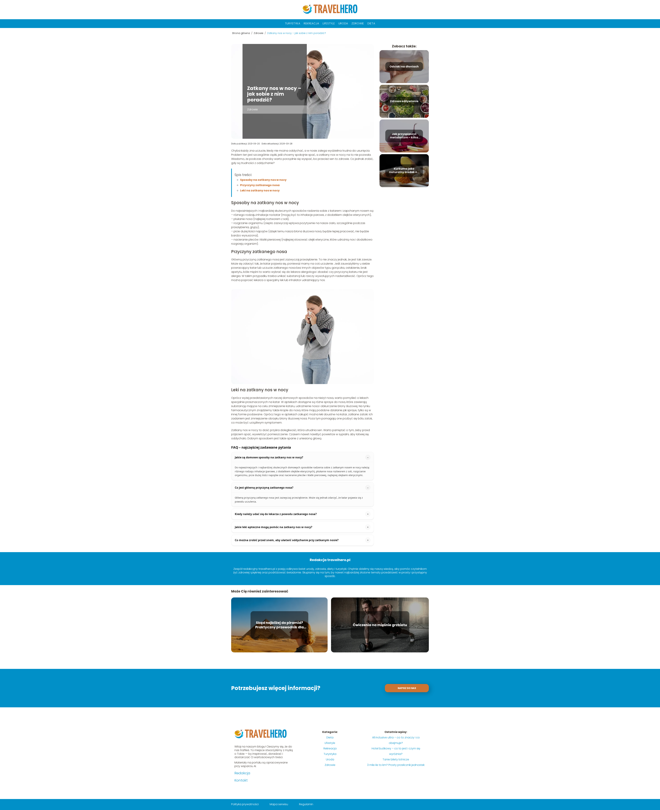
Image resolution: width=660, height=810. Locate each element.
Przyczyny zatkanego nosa (260, 185)
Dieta (371, 23)
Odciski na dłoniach (404, 66)
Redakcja (242, 773)
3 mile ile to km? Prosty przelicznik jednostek (396, 765)
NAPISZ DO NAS (407, 688)
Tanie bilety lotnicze (396, 759)
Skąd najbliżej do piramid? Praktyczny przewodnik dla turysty (279, 624)
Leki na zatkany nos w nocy (260, 190)
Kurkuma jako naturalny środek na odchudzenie (404, 170)
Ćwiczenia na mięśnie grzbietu (380, 625)
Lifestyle (329, 23)
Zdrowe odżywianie (404, 101)
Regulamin (306, 804)
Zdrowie (357, 23)
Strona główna (241, 33)
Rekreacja (311, 23)
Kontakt (241, 780)
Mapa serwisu (279, 804)
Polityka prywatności (245, 804)
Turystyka (292, 23)
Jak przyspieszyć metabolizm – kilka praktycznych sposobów (404, 136)
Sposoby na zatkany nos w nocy (263, 180)
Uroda (343, 23)
